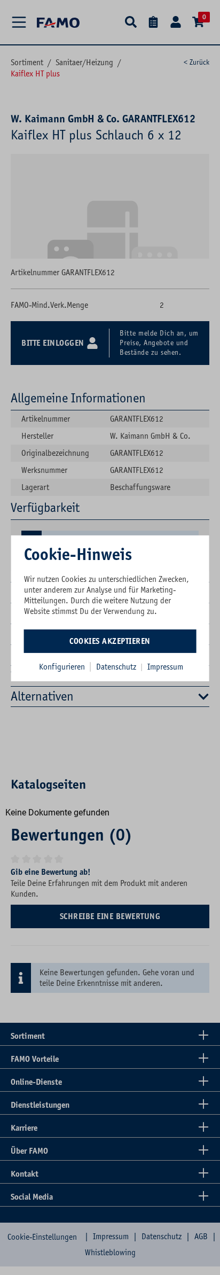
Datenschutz (117, 667)
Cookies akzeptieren (110, 641)
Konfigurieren (62, 667)
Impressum (165, 667)
